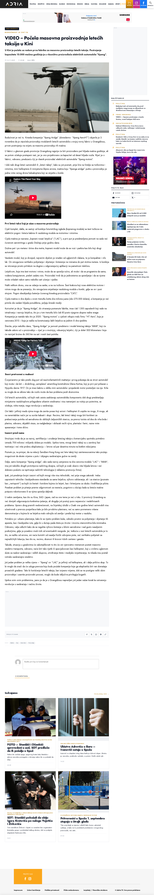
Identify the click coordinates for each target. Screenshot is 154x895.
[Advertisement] (57, 609)
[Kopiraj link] (105, 634)
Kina (17, 643)
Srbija (87, 4)
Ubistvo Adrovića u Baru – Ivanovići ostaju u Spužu (77, 748)
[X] (91, 634)
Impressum (18, 890)
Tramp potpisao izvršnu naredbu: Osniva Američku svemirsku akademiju (137, 244)
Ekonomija (71, 4)
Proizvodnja (31, 643)
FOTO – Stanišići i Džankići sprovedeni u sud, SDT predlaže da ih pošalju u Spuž (28, 747)
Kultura (94, 4)
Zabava (111, 4)
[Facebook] (87, 634)
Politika (33, 4)
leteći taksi (23, 643)
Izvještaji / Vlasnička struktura (95, 890)
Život (124, 4)
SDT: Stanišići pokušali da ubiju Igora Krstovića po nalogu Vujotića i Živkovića (30, 820)
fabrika (12, 643)
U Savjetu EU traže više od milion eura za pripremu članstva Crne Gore (137, 259)
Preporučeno (12, 28)
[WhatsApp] (96, 634)
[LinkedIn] (101, 634)
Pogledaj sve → (101, 694)
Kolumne (102, 4)
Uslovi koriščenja (33, 890)
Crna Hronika (51, 4)
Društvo (41, 4)
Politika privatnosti (52, 890)
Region (80, 4)
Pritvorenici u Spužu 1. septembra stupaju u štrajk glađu (82, 820)
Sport (117, 4)
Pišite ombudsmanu (71, 890)
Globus (62, 4)
